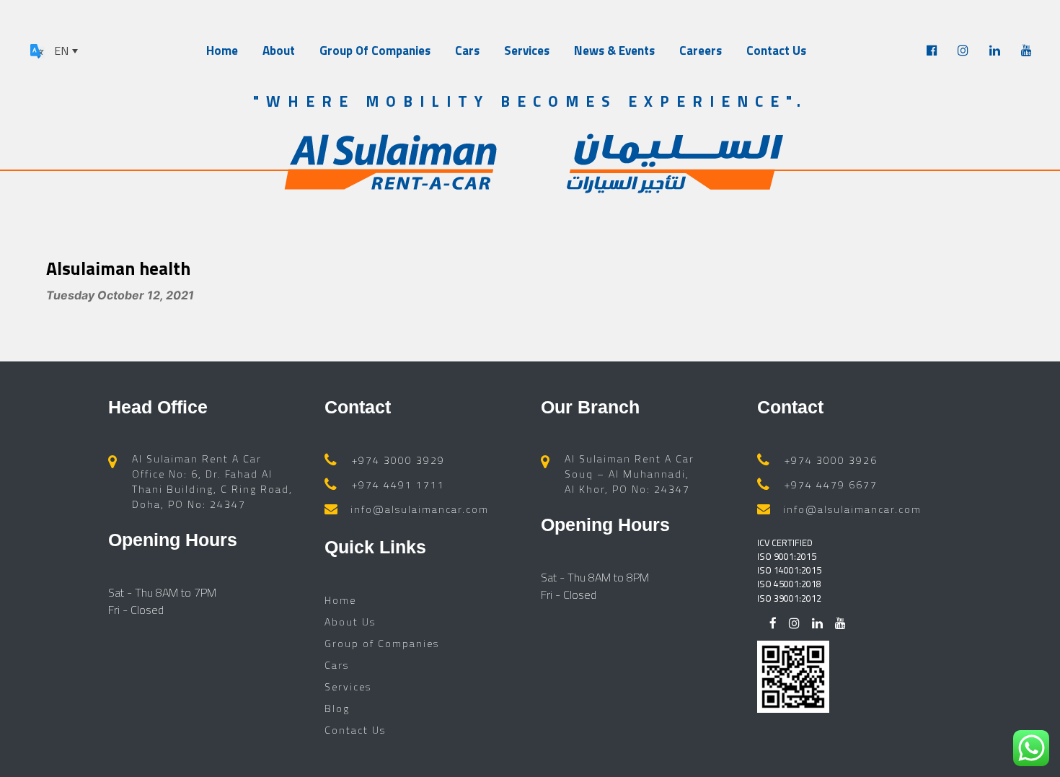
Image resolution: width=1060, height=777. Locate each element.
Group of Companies (381, 643)
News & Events (614, 50)
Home (222, 50)
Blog (337, 708)
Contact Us (776, 50)
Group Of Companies (374, 50)
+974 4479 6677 (831, 484)
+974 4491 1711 (398, 484)
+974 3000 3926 (831, 459)
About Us (350, 621)
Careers (700, 50)
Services (526, 50)
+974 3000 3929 (398, 459)
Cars (467, 50)
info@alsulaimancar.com (419, 509)
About (278, 50)
